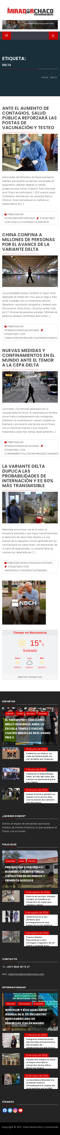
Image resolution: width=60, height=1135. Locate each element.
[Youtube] (20, 1110)
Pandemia (41, 570)
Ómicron (43, 222)
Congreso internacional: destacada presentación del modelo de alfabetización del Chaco (40, 1043)
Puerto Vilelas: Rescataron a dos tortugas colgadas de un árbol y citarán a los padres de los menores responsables (40, 944)
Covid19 (25, 222)
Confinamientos (15, 453)
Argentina (11, 570)
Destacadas (11, 861)
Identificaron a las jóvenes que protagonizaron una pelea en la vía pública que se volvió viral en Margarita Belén (39, 923)
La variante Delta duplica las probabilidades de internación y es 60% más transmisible (27, 476)
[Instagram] (15, 1110)
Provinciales (27, 218)
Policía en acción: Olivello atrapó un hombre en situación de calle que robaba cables (40, 900)
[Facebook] (4, 1110)
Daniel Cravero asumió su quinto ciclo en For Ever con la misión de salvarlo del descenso (40, 798)
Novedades (11, 218)
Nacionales (31, 562)
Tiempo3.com (35, 677)
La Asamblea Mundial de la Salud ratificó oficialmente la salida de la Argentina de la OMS (40, 1084)
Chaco (14, 222)
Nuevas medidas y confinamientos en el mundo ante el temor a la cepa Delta (28, 357)
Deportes (10, 713)
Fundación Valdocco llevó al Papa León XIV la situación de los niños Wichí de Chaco (40, 1063)
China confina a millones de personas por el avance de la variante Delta (28, 242)
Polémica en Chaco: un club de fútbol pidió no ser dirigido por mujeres (39, 756)
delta (33, 222)
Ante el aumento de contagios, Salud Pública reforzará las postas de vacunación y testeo (29, 118)
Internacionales (15, 330)
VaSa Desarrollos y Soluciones (40, 1127)
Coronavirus (20, 338)
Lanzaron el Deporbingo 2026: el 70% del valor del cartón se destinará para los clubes (40, 778)
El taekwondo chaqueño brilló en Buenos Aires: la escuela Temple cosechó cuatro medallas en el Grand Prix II (28, 728)
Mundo (54, 453)
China (8, 338)
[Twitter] (10, 1110)
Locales (20, 713)
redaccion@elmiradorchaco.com (26, 974)
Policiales (32, 861)
